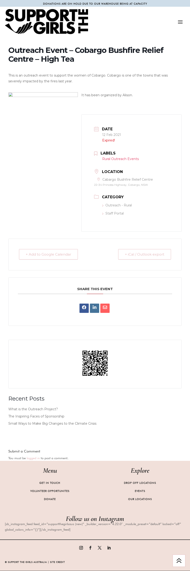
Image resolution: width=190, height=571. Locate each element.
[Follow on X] (99, 548)
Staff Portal (114, 213)
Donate (50, 499)
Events (140, 491)
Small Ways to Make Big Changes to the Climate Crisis (52, 423)
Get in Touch (49, 482)
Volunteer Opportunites (50, 491)
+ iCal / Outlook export (144, 254)
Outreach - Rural (118, 205)
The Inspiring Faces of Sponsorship (36, 416)
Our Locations (140, 499)
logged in (33, 458)
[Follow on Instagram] (81, 548)
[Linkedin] (94, 308)
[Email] (105, 308)
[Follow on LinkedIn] (109, 548)
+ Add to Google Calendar (48, 254)
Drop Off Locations (140, 482)
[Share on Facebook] (84, 308)
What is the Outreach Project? (33, 409)
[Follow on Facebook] (90, 548)
